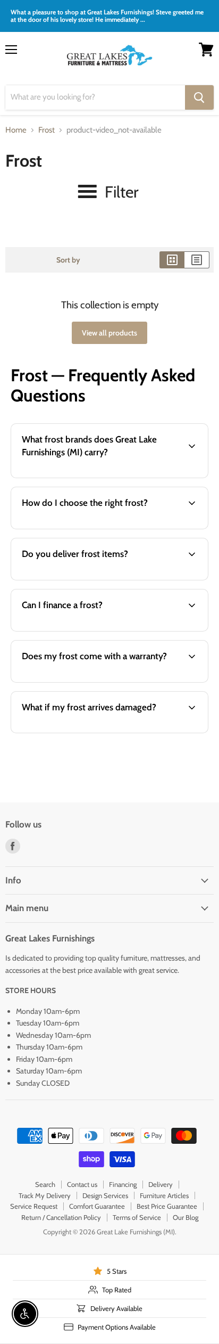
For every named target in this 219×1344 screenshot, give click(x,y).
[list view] (196, 259)
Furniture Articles (164, 1195)
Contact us (82, 1184)
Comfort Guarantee (97, 1206)
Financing (123, 1184)
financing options (92, 629)
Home (16, 130)
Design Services (105, 1195)
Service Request (33, 1206)
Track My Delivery (45, 1195)
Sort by (68, 260)
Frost (46, 130)
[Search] (199, 97)
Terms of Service (137, 1217)
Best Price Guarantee (167, 1206)
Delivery (160, 1184)
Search (45, 1184)
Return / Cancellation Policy (61, 1217)
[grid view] (171, 259)
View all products (109, 333)
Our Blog (185, 1217)
